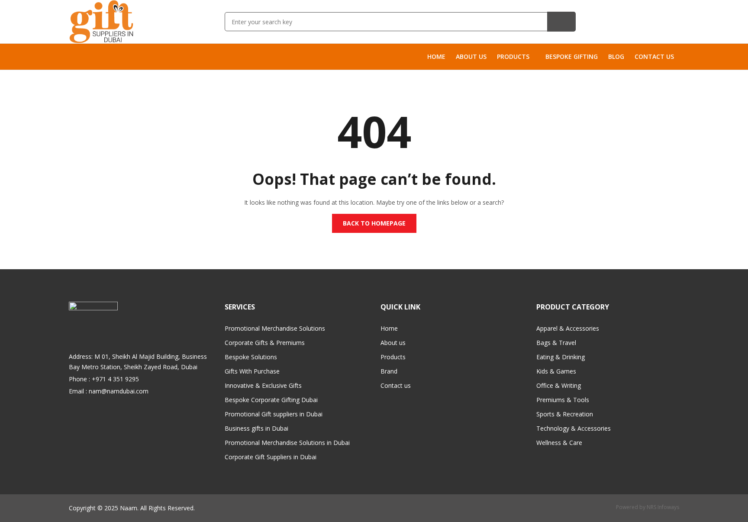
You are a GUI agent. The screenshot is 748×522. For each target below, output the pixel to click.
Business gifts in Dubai (256, 428)
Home (389, 328)
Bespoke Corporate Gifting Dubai (271, 400)
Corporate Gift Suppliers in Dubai (270, 457)
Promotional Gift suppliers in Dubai (273, 414)
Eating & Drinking (560, 357)
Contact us (395, 385)
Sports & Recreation (564, 414)
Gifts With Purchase (252, 371)
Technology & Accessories (573, 428)
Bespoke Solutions (251, 357)
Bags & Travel (556, 342)
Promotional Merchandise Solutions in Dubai (287, 442)
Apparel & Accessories (567, 328)
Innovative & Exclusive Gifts (263, 385)
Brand (388, 371)
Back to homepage (374, 223)
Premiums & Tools (562, 400)
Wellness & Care (559, 442)
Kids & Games (556, 371)
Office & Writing (558, 385)
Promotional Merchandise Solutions (275, 328)
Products (393, 357)
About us (393, 342)
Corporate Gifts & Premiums (265, 342)
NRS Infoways (663, 507)
